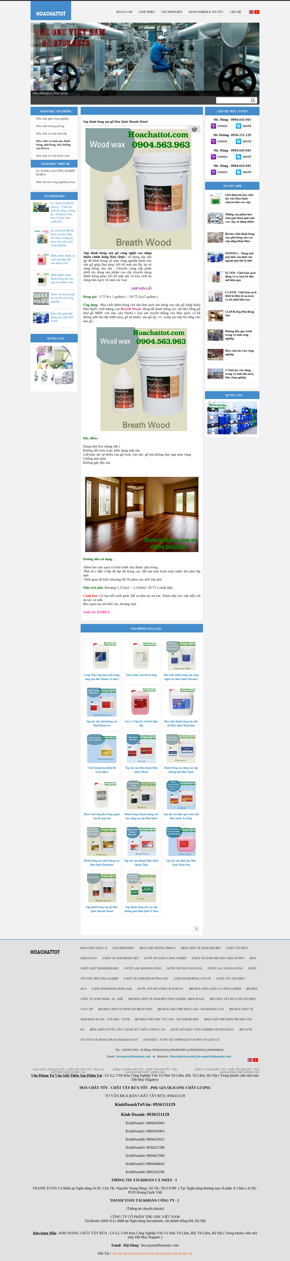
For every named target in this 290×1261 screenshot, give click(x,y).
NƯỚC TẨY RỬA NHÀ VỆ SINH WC (161, 988)
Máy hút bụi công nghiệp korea (55, 182)
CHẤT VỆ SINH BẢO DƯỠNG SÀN (146, 978)
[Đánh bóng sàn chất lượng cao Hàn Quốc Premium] (101, 855)
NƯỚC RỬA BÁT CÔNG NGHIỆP (165, 958)
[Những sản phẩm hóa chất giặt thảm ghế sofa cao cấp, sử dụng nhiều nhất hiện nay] (215, 222)
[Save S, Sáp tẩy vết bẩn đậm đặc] (141, 715)
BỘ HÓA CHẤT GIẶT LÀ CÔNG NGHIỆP (215, 988)
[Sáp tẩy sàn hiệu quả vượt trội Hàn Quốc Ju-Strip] (181, 808)
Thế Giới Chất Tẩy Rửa (152, 1253)
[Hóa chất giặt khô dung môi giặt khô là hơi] (42, 322)
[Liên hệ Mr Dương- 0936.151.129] (220, 142)
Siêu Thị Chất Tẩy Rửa (124, 1253)
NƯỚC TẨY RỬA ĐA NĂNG (184, 968)
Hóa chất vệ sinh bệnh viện (53, 155)
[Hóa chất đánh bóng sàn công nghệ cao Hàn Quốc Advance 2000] (181, 669)
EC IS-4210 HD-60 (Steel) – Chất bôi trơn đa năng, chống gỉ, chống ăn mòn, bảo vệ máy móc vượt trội (63, 212)
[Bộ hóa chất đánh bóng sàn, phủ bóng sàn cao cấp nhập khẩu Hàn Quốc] (215, 241)
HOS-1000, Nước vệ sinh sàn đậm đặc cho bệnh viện (63, 259)
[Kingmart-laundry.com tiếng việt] (256, 12)
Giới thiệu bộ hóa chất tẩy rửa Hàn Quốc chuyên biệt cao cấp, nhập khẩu (239, 200)
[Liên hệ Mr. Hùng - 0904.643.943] (220, 126)
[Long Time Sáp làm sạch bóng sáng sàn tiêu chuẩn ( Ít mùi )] (101, 669)
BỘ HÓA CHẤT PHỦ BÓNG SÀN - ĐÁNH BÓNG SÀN (191, 1009)
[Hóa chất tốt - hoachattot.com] (48, 9)
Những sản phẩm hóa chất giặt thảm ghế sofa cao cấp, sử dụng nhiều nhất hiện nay (240, 220)
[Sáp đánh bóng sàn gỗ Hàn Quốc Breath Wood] (138, 248)
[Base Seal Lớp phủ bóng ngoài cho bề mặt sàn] (101, 808)
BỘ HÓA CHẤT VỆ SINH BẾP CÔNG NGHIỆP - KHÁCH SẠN (166, 999)
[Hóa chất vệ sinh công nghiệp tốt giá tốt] (232, 433)
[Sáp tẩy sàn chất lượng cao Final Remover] (101, 715)
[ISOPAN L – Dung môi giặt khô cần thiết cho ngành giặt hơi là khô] (215, 261)
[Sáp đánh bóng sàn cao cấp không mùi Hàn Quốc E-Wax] (141, 901)
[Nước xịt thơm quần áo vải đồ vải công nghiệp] (42, 304)
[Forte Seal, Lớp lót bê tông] (141, 669)
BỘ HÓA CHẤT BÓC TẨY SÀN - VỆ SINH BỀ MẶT (167, 1019)
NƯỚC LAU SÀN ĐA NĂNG (225, 968)
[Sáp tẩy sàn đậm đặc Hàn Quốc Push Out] (181, 855)
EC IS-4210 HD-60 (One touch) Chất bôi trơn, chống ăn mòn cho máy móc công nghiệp (62, 238)
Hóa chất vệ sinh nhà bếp (51, 133)
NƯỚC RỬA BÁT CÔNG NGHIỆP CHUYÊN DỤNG (202, 1029)
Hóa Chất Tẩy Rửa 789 (179, 1253)
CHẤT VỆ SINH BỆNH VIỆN (121, 958)
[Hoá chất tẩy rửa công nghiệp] (215, 360)
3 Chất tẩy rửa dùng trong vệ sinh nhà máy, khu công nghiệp (239, 373)
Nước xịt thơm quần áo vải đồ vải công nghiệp (63, 298)
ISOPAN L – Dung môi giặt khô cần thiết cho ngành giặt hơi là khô (239, 257)
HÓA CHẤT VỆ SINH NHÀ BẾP (201, 948)
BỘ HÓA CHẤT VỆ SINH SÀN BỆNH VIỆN (125, 1009)
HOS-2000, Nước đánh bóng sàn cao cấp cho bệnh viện (62, 278)
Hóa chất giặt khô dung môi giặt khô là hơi (62, 317)
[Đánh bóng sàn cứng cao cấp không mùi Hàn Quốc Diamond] (181, 762)
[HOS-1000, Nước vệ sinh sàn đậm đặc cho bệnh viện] (42, 265)
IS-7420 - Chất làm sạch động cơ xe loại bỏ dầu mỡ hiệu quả (240, 276)
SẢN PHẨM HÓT (123, 948)
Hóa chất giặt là (93, 948)
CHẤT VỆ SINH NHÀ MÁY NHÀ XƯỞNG (218, 958)
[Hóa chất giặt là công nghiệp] (54, 384)
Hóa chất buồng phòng (50, 126)
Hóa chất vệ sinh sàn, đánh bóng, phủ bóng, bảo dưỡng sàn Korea (53, 144)
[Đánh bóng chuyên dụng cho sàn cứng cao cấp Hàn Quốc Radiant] (141, 808)
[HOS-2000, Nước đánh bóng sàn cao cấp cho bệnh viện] (42, 286)
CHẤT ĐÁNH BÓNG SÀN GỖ (192, 978)
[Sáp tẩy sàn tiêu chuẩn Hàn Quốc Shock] (141, 762)
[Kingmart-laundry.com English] (251, 12)
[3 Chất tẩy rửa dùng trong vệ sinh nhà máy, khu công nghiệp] (215, 378)
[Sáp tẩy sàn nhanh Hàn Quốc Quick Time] (141, 855)
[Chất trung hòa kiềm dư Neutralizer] (101, 762)
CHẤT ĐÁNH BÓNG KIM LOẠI (112, 988)
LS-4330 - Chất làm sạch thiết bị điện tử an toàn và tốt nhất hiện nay (240, 296)
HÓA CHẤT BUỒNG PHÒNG (158, 948)
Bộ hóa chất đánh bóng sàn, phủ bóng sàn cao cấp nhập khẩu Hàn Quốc (239, 239)
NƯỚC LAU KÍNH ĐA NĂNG (143, 968)
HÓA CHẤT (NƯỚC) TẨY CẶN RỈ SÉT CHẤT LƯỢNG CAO (127, 1029)
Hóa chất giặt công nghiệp (52, 118)
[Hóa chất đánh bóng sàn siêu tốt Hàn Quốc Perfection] (181, 715)
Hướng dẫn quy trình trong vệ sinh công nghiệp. (238, 334)
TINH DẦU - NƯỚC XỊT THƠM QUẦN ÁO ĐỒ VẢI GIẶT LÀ (181, 1039)
